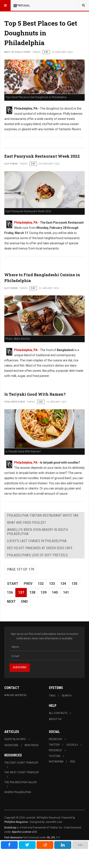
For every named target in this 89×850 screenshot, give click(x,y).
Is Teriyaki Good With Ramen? (35, 394)
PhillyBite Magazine (16, 821)
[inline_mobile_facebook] (9, 845)
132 (41, 584)
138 (32, 592)
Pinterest (55, 750)
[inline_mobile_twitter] (27, 845)
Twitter (54, 744)
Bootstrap (10, 827)
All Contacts (58, 713)
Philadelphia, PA (25, 222)
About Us (55, 719)
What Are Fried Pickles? (26, 523)
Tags (52, 695)
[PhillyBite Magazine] (22, 5)
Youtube (54, 755)
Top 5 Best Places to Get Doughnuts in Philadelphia (40, 33)
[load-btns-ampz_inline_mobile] (80, 845)
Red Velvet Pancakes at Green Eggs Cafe (39, 548)
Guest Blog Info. (15, 739)
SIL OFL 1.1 (53, 837)
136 (10, 592)
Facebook (55, 739)
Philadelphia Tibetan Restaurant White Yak (42, 515)
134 (63, 584)
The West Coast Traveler (21, 772)
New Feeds (31, 745)
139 (43, 592)
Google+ (72, 744)
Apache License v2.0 (24, 831)
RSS (72, 761)
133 (52, 584)
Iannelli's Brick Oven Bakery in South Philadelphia (37, 532)
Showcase (11, 745)
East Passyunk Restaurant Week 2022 (42, 156)
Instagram (56, 761)
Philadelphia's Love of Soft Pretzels (37, 555)
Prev (28, 584)
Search (67, 695)
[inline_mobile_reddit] (45, 845)
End (24, 601)
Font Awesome (13, 837)
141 (66, 592)
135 (74, 584)
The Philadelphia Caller (20, 782)
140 (55, 592)
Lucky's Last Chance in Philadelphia (37, 541)
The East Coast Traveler (21, 762)
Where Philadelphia (17, 792)
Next (11, 601)
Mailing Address (15, 695)
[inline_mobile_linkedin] (62, 845)
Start (12, 584)
